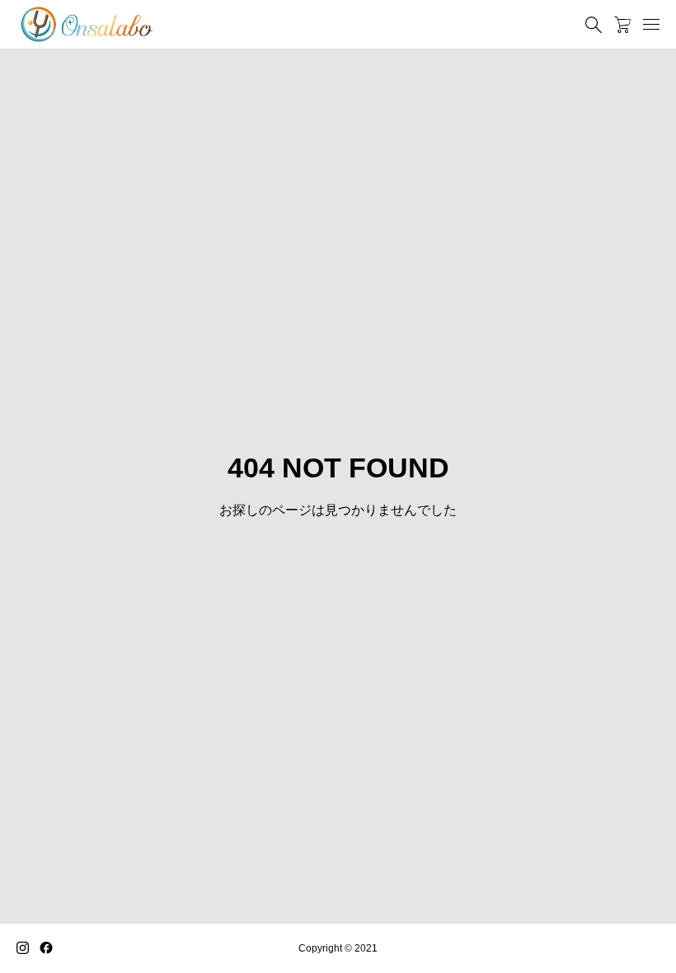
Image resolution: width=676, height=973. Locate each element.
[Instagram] (22, 948)
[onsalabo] (86, 24)
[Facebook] (46, 948)
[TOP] (624, 921)
